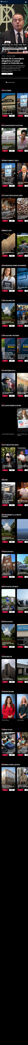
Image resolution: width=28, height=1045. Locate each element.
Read (7, 73)
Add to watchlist (11, 56)
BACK (3, 56)
